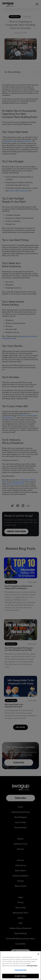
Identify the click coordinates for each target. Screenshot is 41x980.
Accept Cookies (20, 976)
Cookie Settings (20, 970)
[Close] (38, 954)
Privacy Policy (32, 965)
